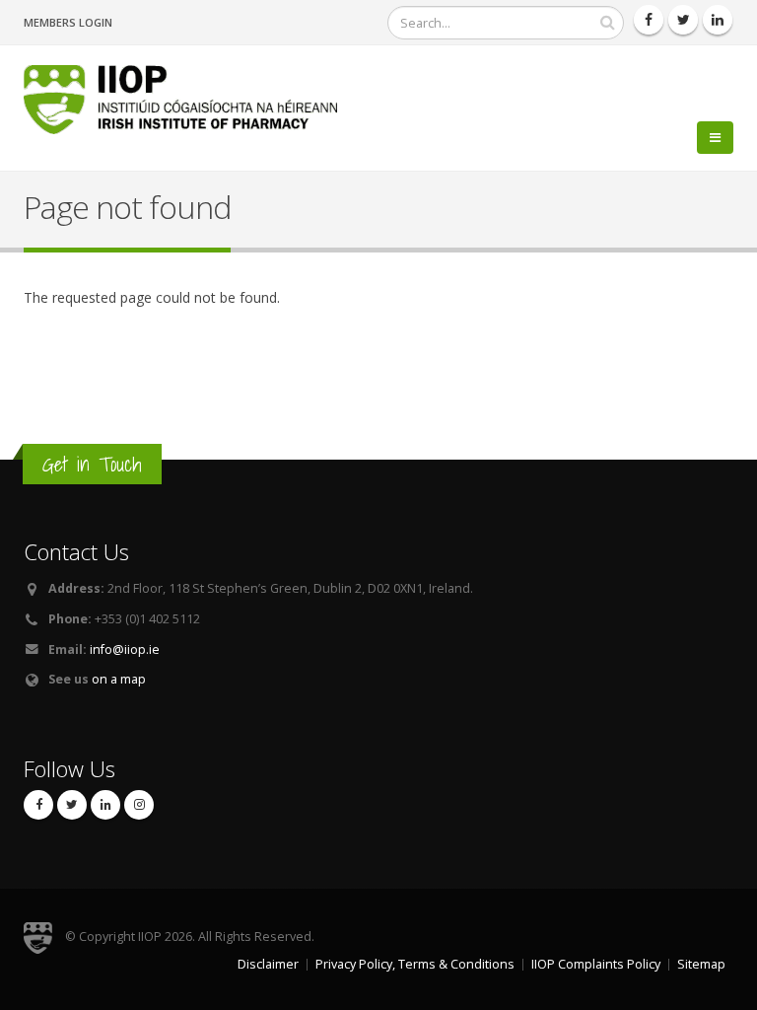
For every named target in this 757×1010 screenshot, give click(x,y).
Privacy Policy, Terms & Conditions (415, 964)
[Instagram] (139, 805)
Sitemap (701, 964)
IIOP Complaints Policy (595, 964)
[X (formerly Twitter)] (72, 805)
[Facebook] (648, 20)
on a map (119, 679)
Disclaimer (268, 964)
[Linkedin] (717, 20)
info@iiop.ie (125, 649)
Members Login (68, 22)
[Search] (607, 22)
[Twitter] (683, 20)
